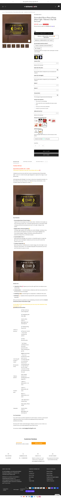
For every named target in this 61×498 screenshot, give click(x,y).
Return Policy (49, 473)
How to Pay (31, 475)
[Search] (5, 6)
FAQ (30, 479)
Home (3, 12)
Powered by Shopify (22, 489)
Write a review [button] (38, 443)
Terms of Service (50, 480)
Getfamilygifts (37, 14)
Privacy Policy (49, 471)
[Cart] (58, 6)
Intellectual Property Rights (53, 477)
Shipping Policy (50, 479)
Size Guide (31, 477)
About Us (31, 471)
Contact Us (31, 473)
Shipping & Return (27, 161)
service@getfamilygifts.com (38, 461)
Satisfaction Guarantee (42, 161)
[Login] (55, 6)
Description (16, 161)
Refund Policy (50, 475)
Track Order (31, 480)
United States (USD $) (5, 489)
